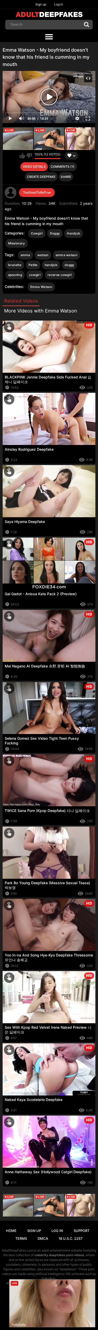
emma (25, 255)
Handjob (73, 233)
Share (66, 177)
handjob (51, 265)
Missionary (16, 243)
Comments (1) (62, 166)
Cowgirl (37, 233)
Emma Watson (41, 287)
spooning (15, 275)
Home (11, 1231)
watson (43, 255)
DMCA (43, 1238)
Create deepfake (41, 177)
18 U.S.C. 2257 (71, 1238)
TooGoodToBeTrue (37, 192)
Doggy (55, 233)
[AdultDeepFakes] (49, 14)
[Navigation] (49, 37)
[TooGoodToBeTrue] (11, 193)
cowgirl (35, 275)
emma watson (66, 255)
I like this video (22, 155)
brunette (14, 265)
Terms (21, 1238)
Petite (33, 265)
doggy (69, 265)
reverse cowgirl (60, 275)
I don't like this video (29, 155)
